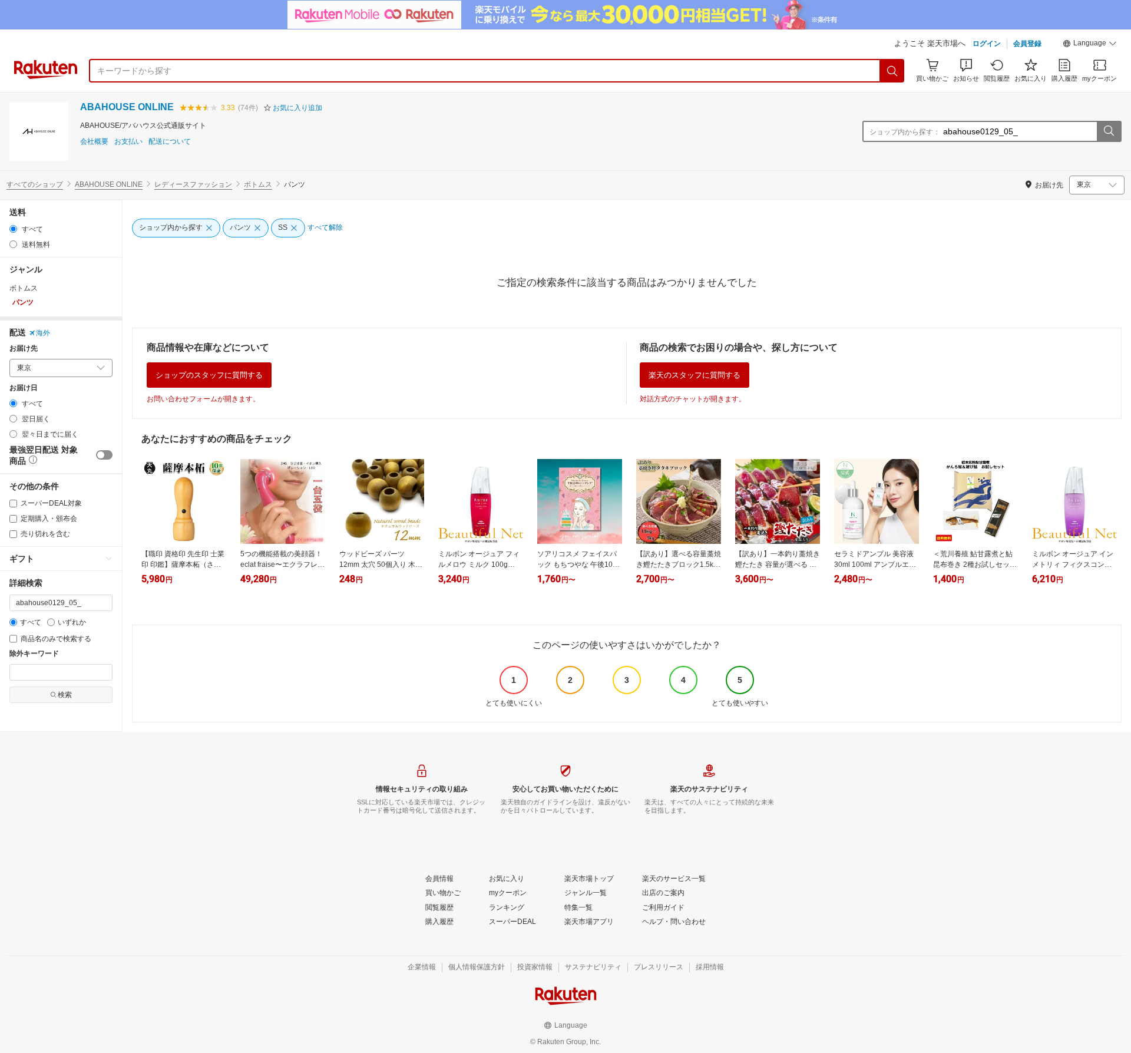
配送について (169, 142)
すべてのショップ (34, 184)
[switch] (104, 455)
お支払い (128, 142)
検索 (65, 695)
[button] (1090, 45)
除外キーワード (34, 654)
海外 (43, 333)
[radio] (13, 229)
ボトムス (258, 184)
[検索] (892, 70)
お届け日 (23, 388)
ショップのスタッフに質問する (209, 375)
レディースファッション (193, 184)
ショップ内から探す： (904, 132)
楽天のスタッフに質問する (694, 375)
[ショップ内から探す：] (1108, 131)
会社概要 (94, 142)
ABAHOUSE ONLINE (127, 107)
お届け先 (23, 348)
